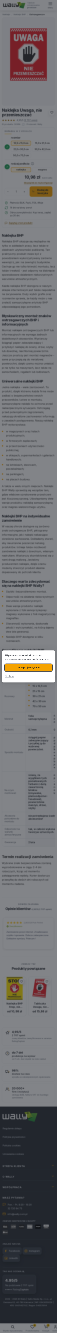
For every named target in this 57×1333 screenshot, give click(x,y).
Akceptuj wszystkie (29, 667)
